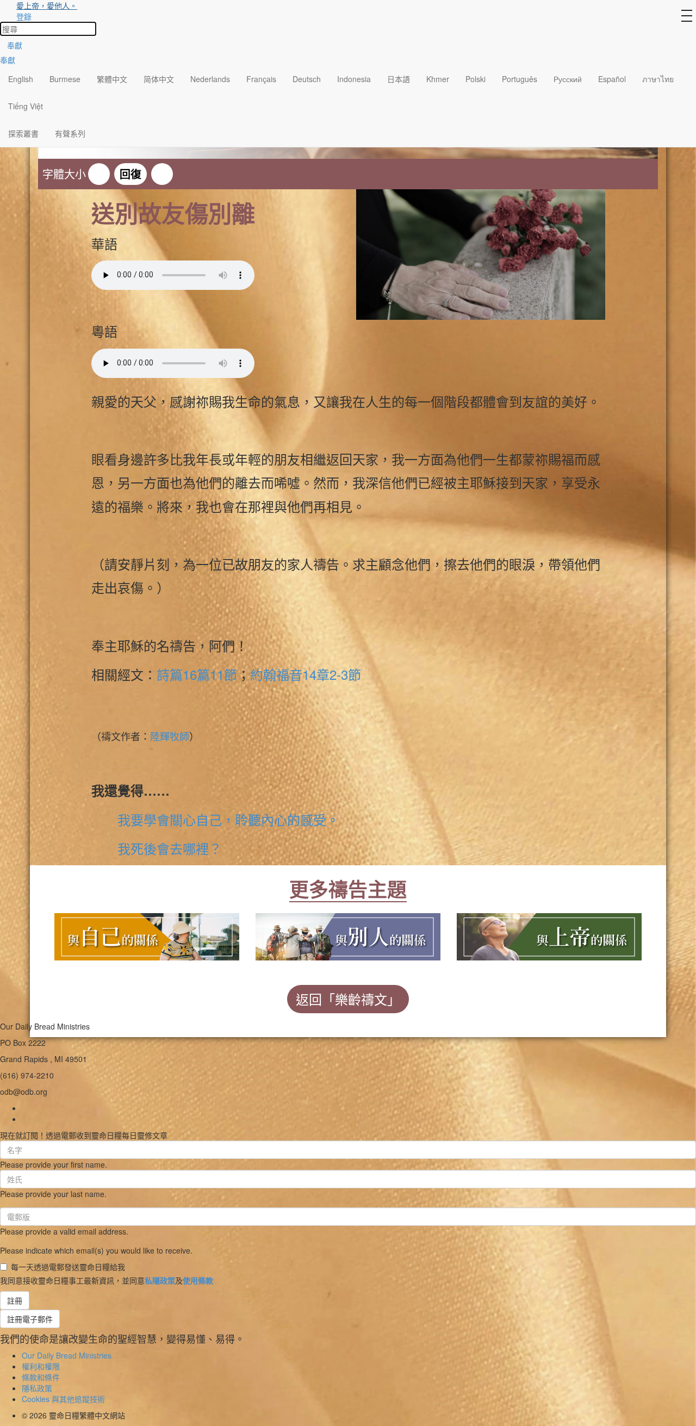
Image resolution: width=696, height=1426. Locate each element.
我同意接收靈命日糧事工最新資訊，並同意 (106, 1280)
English (20, 78)
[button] (99, 174)
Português (519, 78)
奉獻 (14, 45)
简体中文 (159, 78)
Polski (475, 78)
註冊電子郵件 (30, 1318)
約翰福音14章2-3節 (305, 674)
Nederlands (210, 78)
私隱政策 (160, 1280)
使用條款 (198, 1280)
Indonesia (354, 78)
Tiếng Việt (25, 106)
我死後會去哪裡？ (169, 848)
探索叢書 (23, 133)
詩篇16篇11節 (197, 674)
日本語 (398, 78)
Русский (568, 78)
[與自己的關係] (146, 934)
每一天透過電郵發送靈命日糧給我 (68, 1266)
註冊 (14, 1300)
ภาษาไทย (658, 78)
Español (612, 78)
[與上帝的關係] (549, 934)
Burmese (64, 78)
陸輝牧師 (169, 736)
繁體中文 (112, 78)
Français (261, 78)
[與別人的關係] (348, 934)
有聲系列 (70, 133)
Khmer (437, 78)
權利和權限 (41, 1366)
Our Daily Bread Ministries (66, 1355)
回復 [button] (130, 174)
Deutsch (307, 78)
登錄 (24, 16)
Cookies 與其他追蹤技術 (63, 1398)
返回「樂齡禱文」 (348, 998)
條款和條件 (41, 1377)
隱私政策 (37, 1387)
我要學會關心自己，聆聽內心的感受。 (228, 819)
